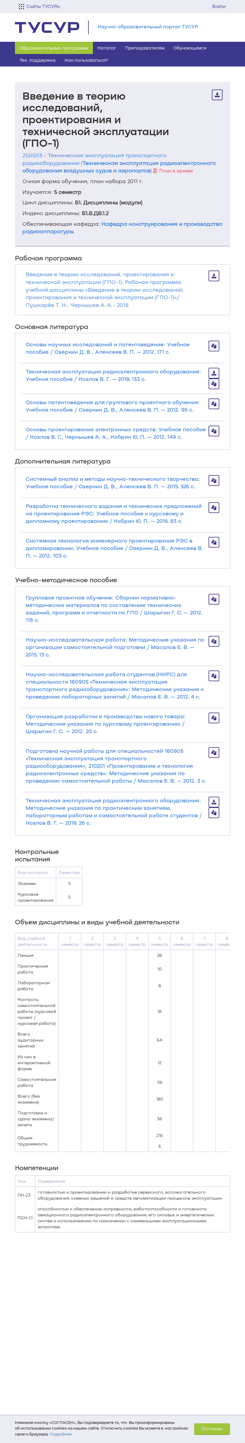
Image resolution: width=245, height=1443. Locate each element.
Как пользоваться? (86, 60)
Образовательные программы (53, 47)
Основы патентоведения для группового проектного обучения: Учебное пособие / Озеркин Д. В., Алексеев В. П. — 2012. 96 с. (113, 406)
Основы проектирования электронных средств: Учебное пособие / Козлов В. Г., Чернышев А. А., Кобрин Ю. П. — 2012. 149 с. (116, 433)
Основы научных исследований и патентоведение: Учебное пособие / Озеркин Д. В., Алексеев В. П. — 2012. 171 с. (108, 348)
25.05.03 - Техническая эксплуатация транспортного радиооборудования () (119, 163)
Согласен (212, 1428)
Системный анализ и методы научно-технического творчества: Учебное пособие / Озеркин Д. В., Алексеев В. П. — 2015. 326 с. (113, 482)
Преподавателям (145, 47)
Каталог (106, 47)
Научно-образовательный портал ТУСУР (148, 26)
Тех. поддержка (37, 60)
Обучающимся (190, 47)
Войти (219, 6)
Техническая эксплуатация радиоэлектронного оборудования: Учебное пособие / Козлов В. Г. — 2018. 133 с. (113, 375)
